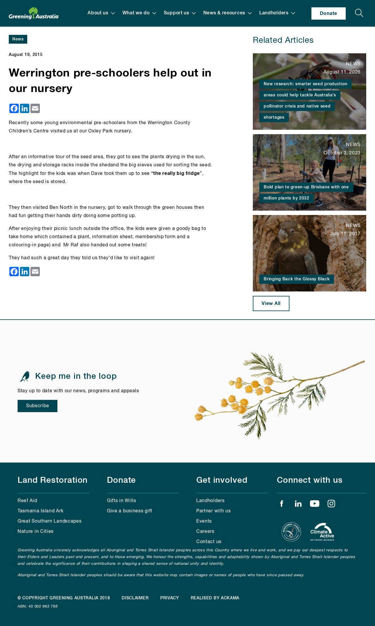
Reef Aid (27, 501)
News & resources (224, 13)
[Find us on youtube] (314, 505)
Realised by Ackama (215, 598)
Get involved (222, 480)
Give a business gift (129, 511)
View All (271, 303)
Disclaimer (135, 598)
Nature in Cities (36, 531)
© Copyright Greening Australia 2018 (64, 598)
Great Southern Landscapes (50, 521)
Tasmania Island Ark (40, 511)
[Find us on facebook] (281, 505)
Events (204, 521)
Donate (328, 13)
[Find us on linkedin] (298, 505)
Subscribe (37, 406)
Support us (176, 13)
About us (98, 13)
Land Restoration (53, 480)
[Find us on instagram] (331, 505)
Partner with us (213, 511)
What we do (136, 13)
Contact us (208, 542)
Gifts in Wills (121, 501)
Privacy (169, 598)
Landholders (274, 13)
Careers (205, 531)
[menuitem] (101, 13)
